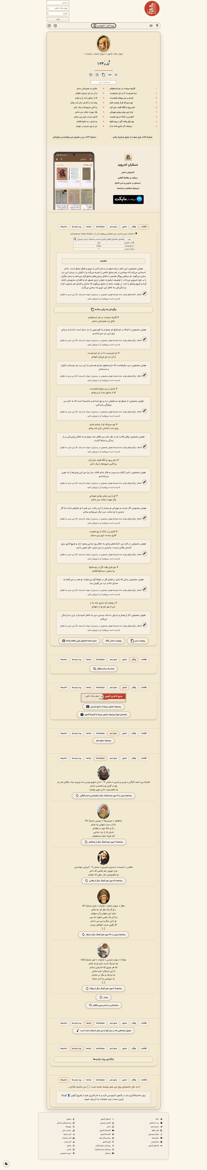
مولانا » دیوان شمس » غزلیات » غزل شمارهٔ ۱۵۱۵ (103, 960)
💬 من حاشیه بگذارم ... (78, 1087)
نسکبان (108, 1153)
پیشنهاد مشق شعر (103, 740)
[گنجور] (152, 8)
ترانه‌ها (88, 226)
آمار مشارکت (67, 1138)
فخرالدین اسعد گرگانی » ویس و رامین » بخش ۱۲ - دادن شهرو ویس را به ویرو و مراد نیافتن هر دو (103, 782)
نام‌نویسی (111, 1095)
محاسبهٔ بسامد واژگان (105, 668)
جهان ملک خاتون (115, 54)
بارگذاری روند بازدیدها (103, 1059)
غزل (98, 242)
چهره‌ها (69, 1126)
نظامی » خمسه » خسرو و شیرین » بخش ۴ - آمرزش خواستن (103, 867)
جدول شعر (155, 1126)
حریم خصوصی (66, 1153)
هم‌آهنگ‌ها (100, 226)
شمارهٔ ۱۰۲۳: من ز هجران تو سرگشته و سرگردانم (74, 137)
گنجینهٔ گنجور (105, 1134)
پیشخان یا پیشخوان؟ (103, 1149)
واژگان (134, 226)
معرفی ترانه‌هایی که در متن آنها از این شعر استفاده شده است (105, 1030)
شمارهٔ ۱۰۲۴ (103, 63)
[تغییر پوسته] (6, 1163)
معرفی (69, 1119)
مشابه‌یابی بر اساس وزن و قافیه (105, 1005)
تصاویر (124, 226)
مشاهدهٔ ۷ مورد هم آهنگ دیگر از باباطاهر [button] (106, 842)
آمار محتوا (68, 1134)
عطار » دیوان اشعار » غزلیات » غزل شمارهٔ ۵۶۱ (103, 906)
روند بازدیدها (76, 226)
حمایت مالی (67, 1130)
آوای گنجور (107, 1141)
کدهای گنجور (106, 1119)
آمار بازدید (68, 1141)
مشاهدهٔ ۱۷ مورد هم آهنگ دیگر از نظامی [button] (105, 880)
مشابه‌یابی (155, 1141)
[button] (157, 26)
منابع (69, 1145)
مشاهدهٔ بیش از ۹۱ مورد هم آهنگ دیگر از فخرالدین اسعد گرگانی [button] (106, 795)
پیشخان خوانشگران (103, 1145)
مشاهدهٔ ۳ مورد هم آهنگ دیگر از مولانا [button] (106, 988)
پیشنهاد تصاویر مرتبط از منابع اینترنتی (105, 706)
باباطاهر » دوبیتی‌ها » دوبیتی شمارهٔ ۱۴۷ (103, 821)
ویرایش (94, 298)
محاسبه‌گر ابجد (105, 1138)
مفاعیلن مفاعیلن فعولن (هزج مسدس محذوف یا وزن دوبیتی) (100, 239)
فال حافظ (155, 1130)
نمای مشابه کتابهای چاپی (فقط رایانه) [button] (81, 640)
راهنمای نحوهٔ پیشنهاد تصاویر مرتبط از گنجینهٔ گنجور (106, 714)
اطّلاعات (144, 226)
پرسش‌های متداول (64, 1122)
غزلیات (89, 54)
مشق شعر (113, 226)
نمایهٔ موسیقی (153, 1134)
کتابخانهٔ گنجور (105, 1130)
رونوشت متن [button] (139, 640)
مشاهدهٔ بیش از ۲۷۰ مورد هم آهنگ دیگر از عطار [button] (105, 934)
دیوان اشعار (99, 54)
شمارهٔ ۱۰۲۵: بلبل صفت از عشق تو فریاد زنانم (132, 137)
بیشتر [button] (106, 997)
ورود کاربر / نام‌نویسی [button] (105, 25)
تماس (69, 1149)
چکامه (98, 245)
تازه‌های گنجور (154, 1145)
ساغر (109, 1126)
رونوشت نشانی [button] (115, 640)
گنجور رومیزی (105, 1122)
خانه (157, 1119)
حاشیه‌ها (63, 226)
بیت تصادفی (154, 1122)
